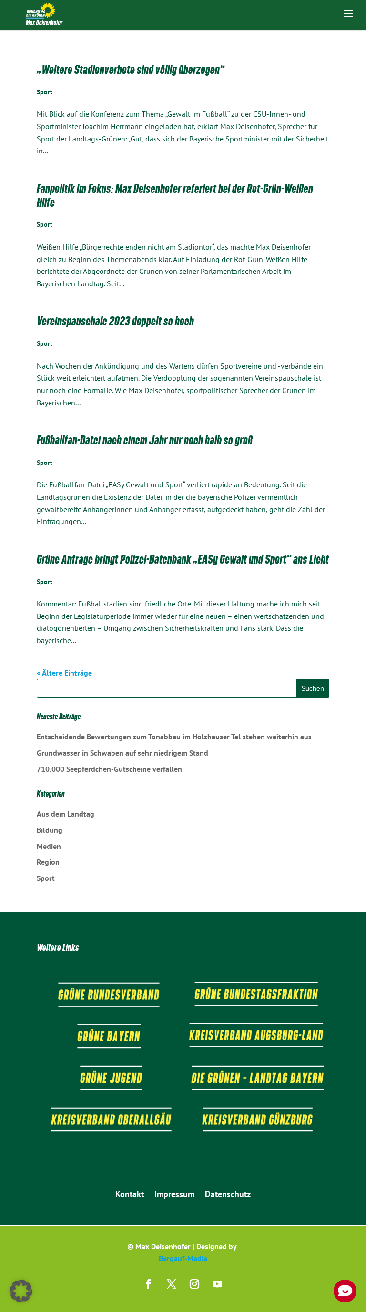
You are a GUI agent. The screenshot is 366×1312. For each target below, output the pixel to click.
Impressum (174, 1195)
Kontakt (129, 1195)
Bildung (49, 830)
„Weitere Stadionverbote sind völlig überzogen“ (130, 69)
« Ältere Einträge (64, 672)
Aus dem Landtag (65, 813)
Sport (44, 92)
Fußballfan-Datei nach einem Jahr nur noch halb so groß (145, 440)
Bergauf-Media (183, 1258)
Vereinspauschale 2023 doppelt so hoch (115, 321)
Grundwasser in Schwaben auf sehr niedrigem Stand (122, 752)
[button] (21, 1291)
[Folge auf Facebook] (148, 1283)
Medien (49, 846)
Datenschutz (228, 1195)
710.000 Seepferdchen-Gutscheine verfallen (109, 769)
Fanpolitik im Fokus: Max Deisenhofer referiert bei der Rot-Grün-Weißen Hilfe (175, 196)
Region (48, 862)
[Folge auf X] (171, 1283)
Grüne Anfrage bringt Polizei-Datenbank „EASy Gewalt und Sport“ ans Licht (183, 559)
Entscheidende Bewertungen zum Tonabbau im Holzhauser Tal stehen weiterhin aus (174, 736)
